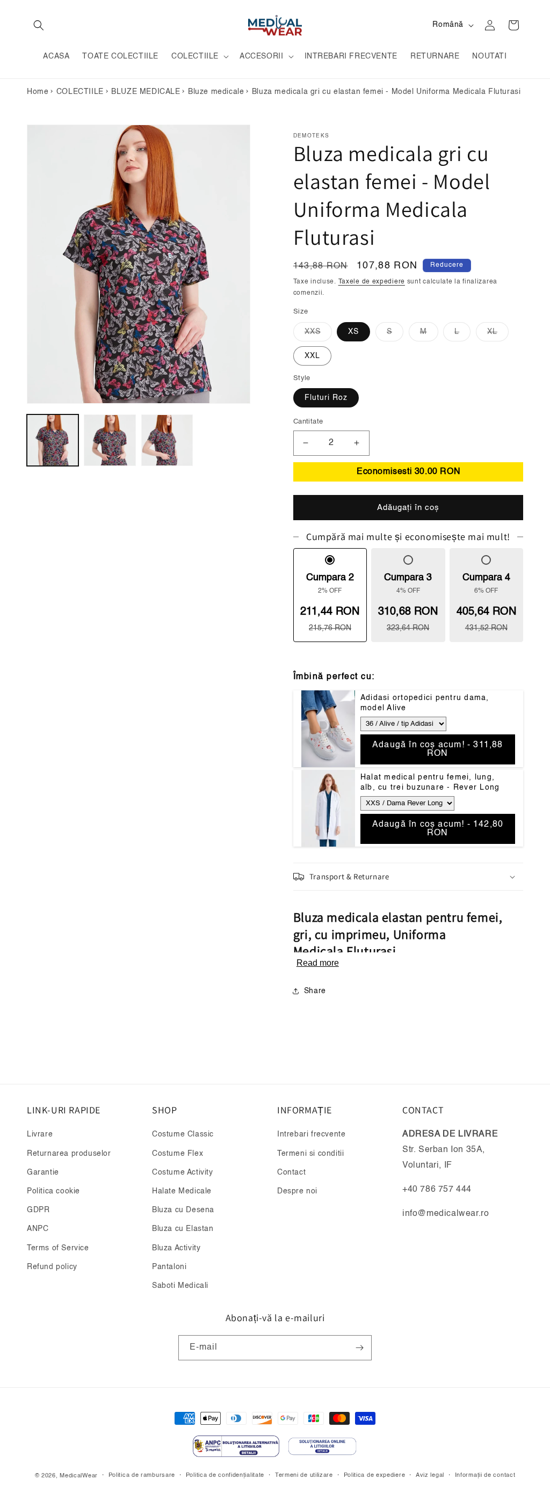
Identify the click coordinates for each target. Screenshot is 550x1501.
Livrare (40, 1134)
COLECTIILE (80, 92)
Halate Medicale (182, 1191)
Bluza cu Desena (183, 1210)
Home (37, 92)
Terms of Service (58, 1248)
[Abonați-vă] (359, 1347)
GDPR (38, 1210)
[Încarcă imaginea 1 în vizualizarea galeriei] (52, 440)
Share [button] (315, 991)
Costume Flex (177, 1153)
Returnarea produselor (69, 1153)
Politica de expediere (375, 1475)
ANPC (37, 1229)
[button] (38, 25)
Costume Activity (182, 1172)
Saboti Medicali (180, 1285)
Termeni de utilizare (304, 1475)
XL (498, 334)
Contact (291, 1172)
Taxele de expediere (371, 282)
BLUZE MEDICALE (145, 92)
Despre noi (297, 1191)
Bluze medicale (216, 92)
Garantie (43, 1172)
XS (353, 332)
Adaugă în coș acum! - (437, 749)
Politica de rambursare (141, 1475)
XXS (318, 334)
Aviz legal (430, 1475)
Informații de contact (485, 1475)
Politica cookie (53, 1191)
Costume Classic (183, 1134)
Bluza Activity (176, 1248)
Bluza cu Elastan (183, 1229)
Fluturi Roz (326, 398)
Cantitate (308, 421)
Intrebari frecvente (311, 1134)
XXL (312, 356)
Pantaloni (169, 1267)
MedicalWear (79, 1476)
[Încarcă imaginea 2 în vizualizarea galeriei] (109, 440)
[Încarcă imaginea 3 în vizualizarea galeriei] (167, 440)
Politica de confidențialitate (225, 1475)
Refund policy (52, 1267)
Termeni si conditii (310, 1153)
